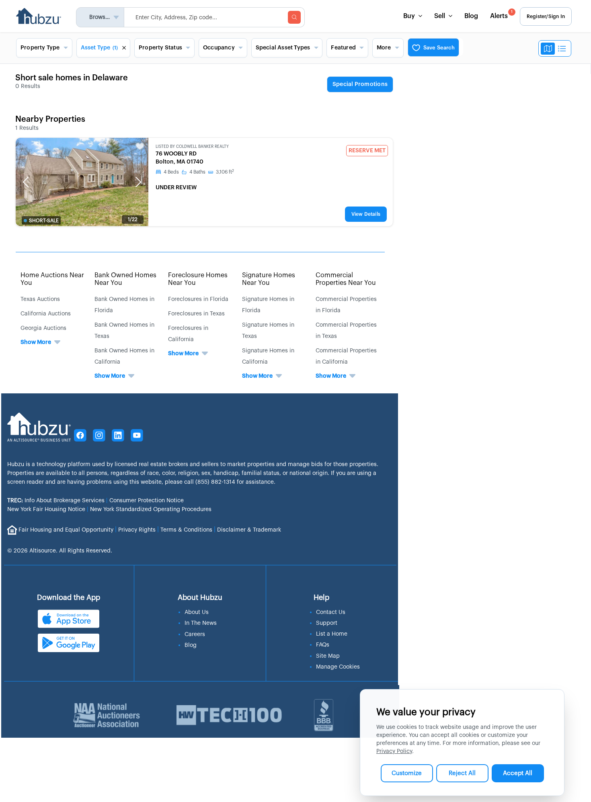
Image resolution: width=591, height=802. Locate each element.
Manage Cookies (338, 667)
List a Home (331, 634)
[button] (26, 182)
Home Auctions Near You (52, 279)
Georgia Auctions (43, 328)
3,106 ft (225, 172)
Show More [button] (36, 342)
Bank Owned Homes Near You (125, 279)
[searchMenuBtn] (294, 17)
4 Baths (197, 172)
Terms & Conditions (186, 529)
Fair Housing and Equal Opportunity (65, 529)
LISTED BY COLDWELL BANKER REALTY (192, 147)
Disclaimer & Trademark (249, 529)
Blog (471, 16)
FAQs (322, 645)
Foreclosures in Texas (196, 314)
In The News (201, 623)
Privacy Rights (137, 529)
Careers (195, 634)
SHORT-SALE (44, 220)
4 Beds (171, 172)
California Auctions (46, 314)
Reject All (462, 773)
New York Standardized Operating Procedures (150, 509)
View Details (365, 214)
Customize (407, 773)
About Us (197, 612)
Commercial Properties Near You (346, 279)
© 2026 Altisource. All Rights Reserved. (59, 551)
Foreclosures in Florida (198, 299)
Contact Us (330, 612)
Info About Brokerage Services (56, 500)
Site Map (328, 656)
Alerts (501, 14)
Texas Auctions (40, 299)
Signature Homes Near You (268, 279)
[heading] (360, 84)
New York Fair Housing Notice (46, 509)
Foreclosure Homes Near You (198, 279)
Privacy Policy (394, 751)
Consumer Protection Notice (146, 500)
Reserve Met (367, 150)
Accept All (517, 773)
